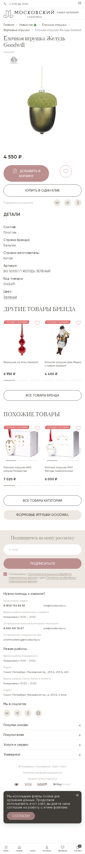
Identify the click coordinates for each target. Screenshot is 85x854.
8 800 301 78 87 (13, 628)
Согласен (21, 816)
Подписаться (43, 564)
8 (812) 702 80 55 (14, 605)
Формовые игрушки (16, 30)
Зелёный (10, 297)
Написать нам (80, 3)
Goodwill (8, 52)
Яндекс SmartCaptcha (42, 778)
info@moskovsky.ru (54, 605)
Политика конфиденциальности (42, 772)
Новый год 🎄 (28, 24)
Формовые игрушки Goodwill (42, 515)
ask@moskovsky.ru (54, 628)
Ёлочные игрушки (54, 24)
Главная (8, 24)
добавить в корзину (29, 173)
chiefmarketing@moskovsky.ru (21, 639)
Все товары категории (42, 501)
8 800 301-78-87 (5, 3)
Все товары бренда (42, 395)
